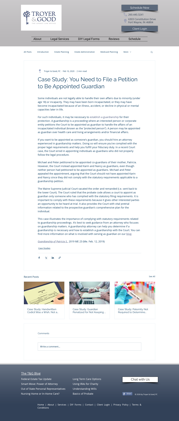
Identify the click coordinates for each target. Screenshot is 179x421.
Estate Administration (85, 52)
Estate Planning (61, 52)
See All (152, 276)
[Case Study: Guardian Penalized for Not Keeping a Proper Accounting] (89, 293)
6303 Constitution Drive (142, 19)
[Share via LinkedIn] (52, 257)
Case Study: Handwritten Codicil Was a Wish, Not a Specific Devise (42, 311)
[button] (151, 52)
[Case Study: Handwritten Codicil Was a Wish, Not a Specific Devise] (44, 293)
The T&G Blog (31, 373)
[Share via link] (59, 257)
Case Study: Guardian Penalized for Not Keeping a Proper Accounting (89, 311)
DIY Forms (76, 404)
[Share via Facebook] (39, 257)
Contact (90, 404)
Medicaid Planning (109, 52)
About (51, 404)
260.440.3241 (136, 14)
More (125, 52)
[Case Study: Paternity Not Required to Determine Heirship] (135, 293)
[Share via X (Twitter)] (46, 257)
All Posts (28, 52)
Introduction (43, 52)
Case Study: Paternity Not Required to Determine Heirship (133, 311)
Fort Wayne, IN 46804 (140, 22)
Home (41, 404)
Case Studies (44, 248)
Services (63, 404)
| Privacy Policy (120, 404)
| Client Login (102, 404)
